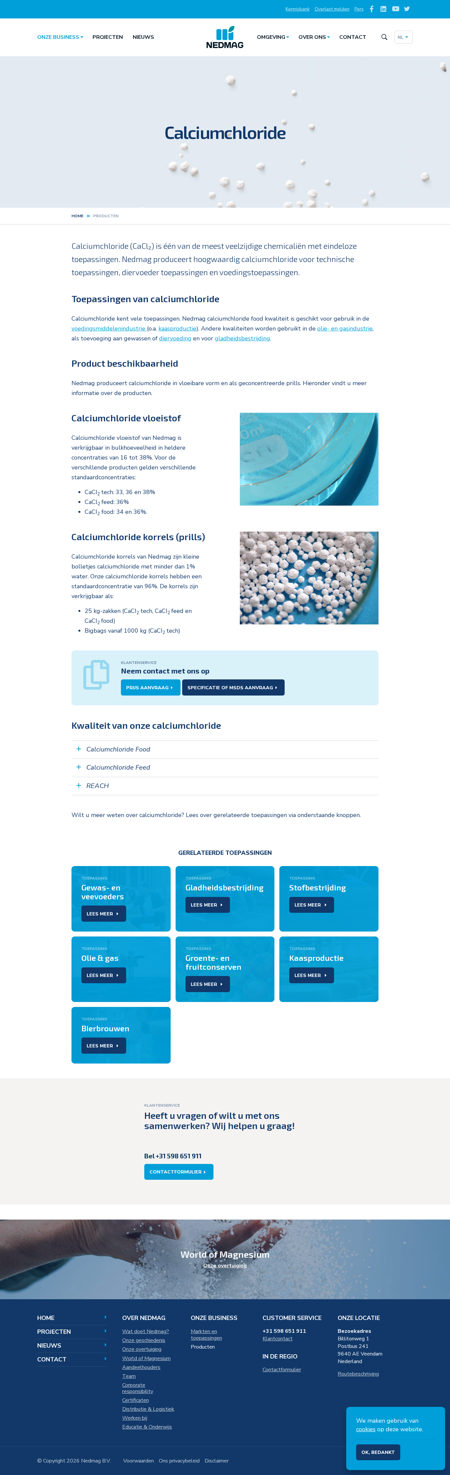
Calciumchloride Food (118, 749)
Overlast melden (332, 9)
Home (77, 216)
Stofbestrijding (317, 887)
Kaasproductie (316, 957)
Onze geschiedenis (143, 1340)
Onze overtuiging (225, 1265)
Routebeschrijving (358, 1374)
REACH (97, 785)
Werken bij (134, 1418)
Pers (359, 9)
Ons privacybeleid (179, 1460)
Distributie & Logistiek (148, 1409)
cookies (366, 1429)
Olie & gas (100, 957)
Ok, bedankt (378, 1452)
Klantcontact (278, 1338)
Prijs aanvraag (147, 688)
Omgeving (271, 37)
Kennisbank (298, 9)
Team (129, 1376)
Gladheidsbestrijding (224, 887)
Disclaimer (217, 1460)
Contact (352, 37)
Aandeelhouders (141, 1367)
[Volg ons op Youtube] (395, 9)
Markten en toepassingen (206, 1335)
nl (401, 37)
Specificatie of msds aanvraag (230, 688)
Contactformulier (176, 1172)
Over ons (312, 37)
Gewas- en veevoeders (102, 891)
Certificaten (135, 1400)
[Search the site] (384, 37)
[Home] (225, 37)
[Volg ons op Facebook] (372, 9)
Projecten (108, 37)
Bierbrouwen (105, 1028)
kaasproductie (177, 328)
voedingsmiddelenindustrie (109, 328)
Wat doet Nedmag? (145, 1331)
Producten (203, 1347)
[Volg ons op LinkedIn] (383, 9)
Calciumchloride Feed (118, 767)
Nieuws (143, 37)
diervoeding (175, 338)
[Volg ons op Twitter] (407, 9)
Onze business (58, 37)
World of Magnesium (146, 1358)
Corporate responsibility (137, 1388)
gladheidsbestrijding (242, 338)
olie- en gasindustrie (345, 328)
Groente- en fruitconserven (213, 962)
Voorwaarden (138, 1460)
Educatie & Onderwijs (147, 1427)
